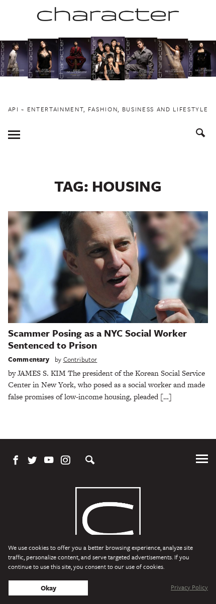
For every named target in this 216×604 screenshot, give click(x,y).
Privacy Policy (189, 586)
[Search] (200, 134)
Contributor (80, 359)
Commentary (29, 359)
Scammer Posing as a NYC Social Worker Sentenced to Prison (97, 339)
